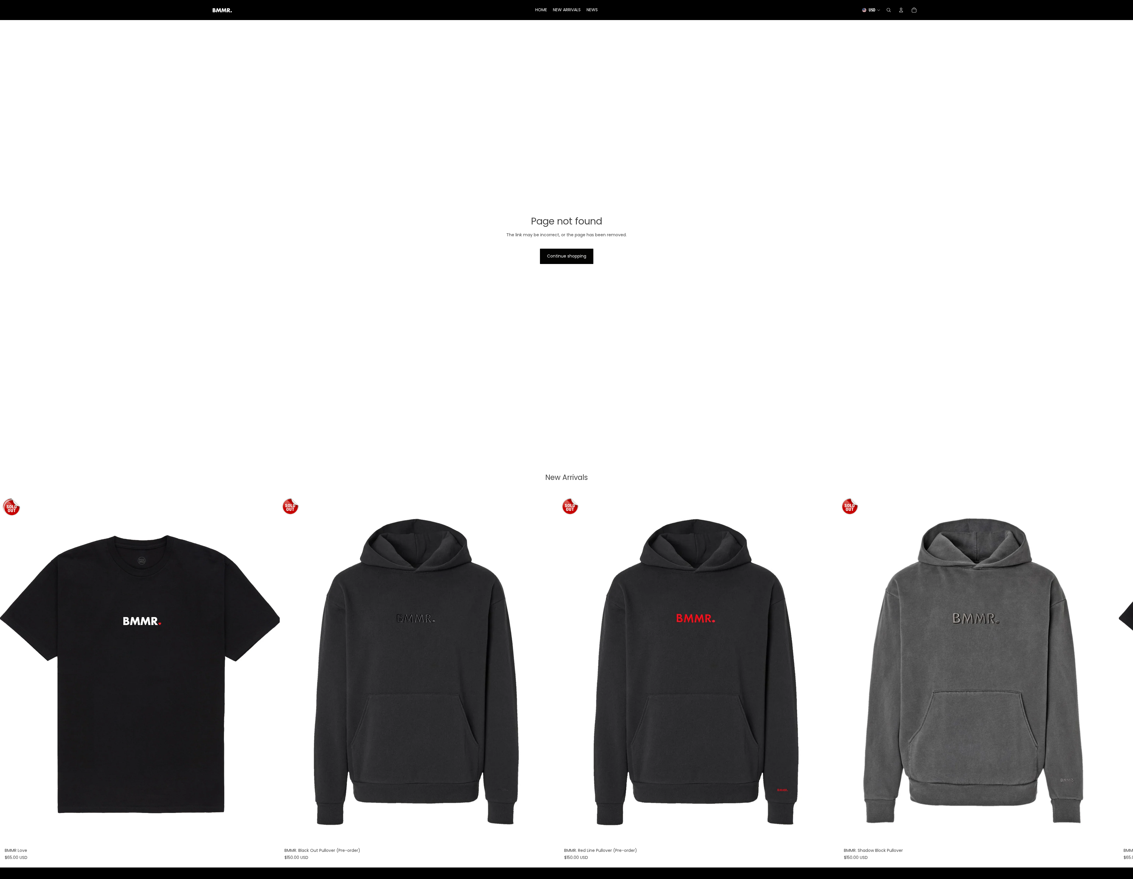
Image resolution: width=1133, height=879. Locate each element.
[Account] (901, 10)
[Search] (888, 10)
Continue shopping (566, 256)
